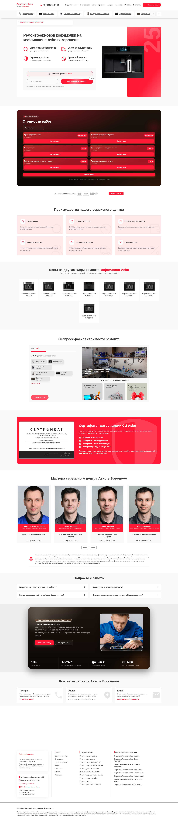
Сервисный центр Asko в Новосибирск (129, 776)
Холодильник (28, 14)
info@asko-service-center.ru (128, 699)
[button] (84, 547)
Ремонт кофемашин (87, 759)
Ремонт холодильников (88, 756)
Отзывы (127, 5)
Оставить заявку (44, 643)
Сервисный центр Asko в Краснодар (128, 784)
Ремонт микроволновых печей (91, 775)
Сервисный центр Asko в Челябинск (128, 770)
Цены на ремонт (98, 5)
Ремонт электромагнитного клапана (38, 161)
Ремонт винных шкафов (89, 778)
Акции (110, 5)
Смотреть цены (64, 643)
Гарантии (118, 5)
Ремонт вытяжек (86, 781)
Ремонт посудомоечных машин (91, 765)
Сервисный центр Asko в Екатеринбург (129, 773)
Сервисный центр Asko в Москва (126, 756)
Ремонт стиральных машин (90, 762)
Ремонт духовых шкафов (89, 769)
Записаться (54, 141)
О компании (85, 5)
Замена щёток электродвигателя (104, 148)
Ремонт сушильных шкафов (90, 784)
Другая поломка (116, 193)
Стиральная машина (72, 14)
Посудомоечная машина (99, 14)
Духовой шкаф (125, 14)
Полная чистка (30, 148)
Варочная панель (147, 14)
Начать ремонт (153, 5)
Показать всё (89, 174)
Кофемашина (48, 14)
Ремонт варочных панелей (90, 772)
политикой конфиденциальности (54, 86)
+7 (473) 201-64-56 (51, 5)
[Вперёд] (159, 14)
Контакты (137, 5)
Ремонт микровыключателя (102, 161)
